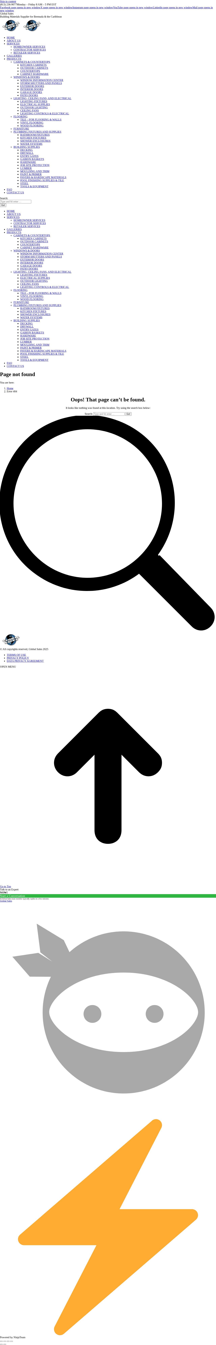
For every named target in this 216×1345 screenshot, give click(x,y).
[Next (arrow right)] (4, 1344)
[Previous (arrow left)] (1, 1344)
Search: (89, 413)
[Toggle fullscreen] (8, 1341)
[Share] (4, 1341)
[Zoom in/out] (11, 1341)
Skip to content (8, 1)
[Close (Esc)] (1, 1341)
